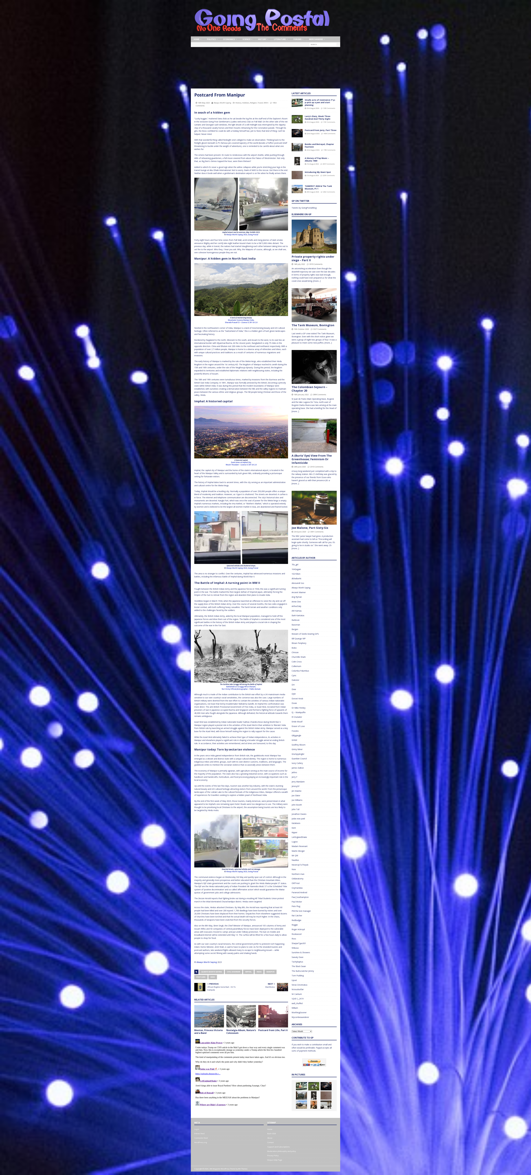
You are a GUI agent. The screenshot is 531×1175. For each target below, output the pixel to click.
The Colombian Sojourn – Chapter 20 (309, 388)
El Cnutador (297, 717)
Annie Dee (296, 601)
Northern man (298, 874)
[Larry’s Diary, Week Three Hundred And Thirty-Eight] (297, 119)
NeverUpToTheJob (300, 864)
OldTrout (296, 883)
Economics (229, 39)
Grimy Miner (297, 749)
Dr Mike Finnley (298, 707)
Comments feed (201, 1138)
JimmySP (296, 786)
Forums (297, 39)
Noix (294, 869)
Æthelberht (296, 578)
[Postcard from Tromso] (326, 1104)
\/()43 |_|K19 (298, 998)
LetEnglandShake (299, 837)
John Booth (297, 804)
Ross (294, 938)
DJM (294, 694)
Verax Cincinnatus (299, 984)
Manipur (270, 972)
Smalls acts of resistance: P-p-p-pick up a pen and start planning (320, 102)
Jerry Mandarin (298, 781)
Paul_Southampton (300, 897)
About (269, 1138)
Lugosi (295, 841)
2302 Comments (329, 192)
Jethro (294, 772)
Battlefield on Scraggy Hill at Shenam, (241, 686)
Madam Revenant (300, 846)
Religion (253, 103)
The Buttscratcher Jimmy (303, 971)
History (262, 39)
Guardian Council (299, 758)
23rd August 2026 (313, 108)
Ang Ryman (297, 597)
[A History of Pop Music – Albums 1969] (297, 161)
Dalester (295, 680)
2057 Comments (329, 164)
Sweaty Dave (297, 957)
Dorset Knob (297, 698)
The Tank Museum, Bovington (313, 325)
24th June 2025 (300, 466)
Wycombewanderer (300, 1017)
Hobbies (245, 103)
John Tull (295, 809)
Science (246, 39)
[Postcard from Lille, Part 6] (273, 1016)
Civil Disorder (233, 972)
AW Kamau (297, 610)
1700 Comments (329, 150)
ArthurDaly (296, 606)
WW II (266, 103)
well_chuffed (297, 1003)
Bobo (294, 647)
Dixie (294, 689)
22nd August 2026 (313, 133)
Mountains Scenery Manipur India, (241, 320)
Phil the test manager (301, 911)
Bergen (295, 629)
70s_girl (295, 564)
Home (196, 39)
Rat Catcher (297, 915)
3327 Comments (319, 329)
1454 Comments (329, 133)
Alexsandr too (298, 583)
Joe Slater (296, 795)
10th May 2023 (204, 103)
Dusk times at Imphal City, (241, 462)
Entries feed (199, 1133)
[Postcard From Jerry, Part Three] (297, 133)
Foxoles (295, 731)
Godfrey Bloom (298, 744)
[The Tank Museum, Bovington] (314, 305)
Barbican (296, 620)
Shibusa (295, 948)
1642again (296, 569)
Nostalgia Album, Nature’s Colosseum (241, 1032)
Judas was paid (298, 818)
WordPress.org (200, 1142)
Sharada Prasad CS (232, 322)
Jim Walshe (296, 791)
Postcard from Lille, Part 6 (272, 1030)
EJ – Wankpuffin (299, 712)
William (295, 1008)
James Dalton (298, 768)
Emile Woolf (297, 721)
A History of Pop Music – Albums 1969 (317, 159)
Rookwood (296, 934)
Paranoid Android (299, 892)
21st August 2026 (313, 164)
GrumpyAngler (298, 754)
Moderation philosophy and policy (281, 1151)
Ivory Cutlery (297, 763)
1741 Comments (329, 122)
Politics (211, 39)
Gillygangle (296, 735)
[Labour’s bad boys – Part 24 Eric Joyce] (313, 1104)
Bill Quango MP (299, 638)
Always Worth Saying (222, 103)
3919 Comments (316, 264)
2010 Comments (316, 466)
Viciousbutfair (298, 989)
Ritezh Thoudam (232, 465)
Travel (260, 103)
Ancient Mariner (299, 592)
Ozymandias (297, 888)
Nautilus (295, 860)
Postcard (200, 977)
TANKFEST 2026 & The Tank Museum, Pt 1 (318, 187)
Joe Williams (297, 800)
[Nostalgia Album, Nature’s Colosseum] (241, 1016)
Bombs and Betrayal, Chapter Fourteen (319, 145)
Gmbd (294, 740)
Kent (294, 828)
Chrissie (295, 652)
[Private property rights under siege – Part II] (314, 236)
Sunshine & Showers (301, 952)
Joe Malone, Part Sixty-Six (310, 528)
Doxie (294, 703)
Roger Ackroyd (298, 929)
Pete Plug (296, 906)
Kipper (294, 832)
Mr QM (295, 855)
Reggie (295, 924)
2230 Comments (329, 175)
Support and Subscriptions (278, 1147)
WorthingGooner (299, 1012)
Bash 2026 (271, 1133)
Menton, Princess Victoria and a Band (208, 1032)
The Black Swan (299, 966)
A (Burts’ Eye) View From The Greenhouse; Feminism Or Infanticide (312, 459)
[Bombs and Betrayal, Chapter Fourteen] (297, 147)
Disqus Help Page (274, 1160)
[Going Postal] (262, 34)
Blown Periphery (299, 643)
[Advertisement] (265, 67)
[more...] (317, 281)
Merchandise (316, 39)
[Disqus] (241, 1072)
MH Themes (242, 1169)
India (259, 972)
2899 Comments (319, 394)
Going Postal (253, 234)
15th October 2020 (301, 329)
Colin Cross (297, 661)
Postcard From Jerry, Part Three (320, 130)
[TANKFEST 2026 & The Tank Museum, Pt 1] (297, 189)
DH (293, 684)
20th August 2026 (313, 192)
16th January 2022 (301, 394)
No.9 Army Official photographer (235, 689)
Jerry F (294, 777)
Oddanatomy (297, 878)
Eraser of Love (298, 726)
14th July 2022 (299, 264)
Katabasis (296, 823)
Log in (196, 1129)
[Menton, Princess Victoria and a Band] (209, 1016)
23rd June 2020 (300, 531)
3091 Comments (317, 531)
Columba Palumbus (300, 670)
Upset (294, 980)
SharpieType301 (299, 943)
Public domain (255, 689)
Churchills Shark (299, 657)
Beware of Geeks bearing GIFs (305, 634)
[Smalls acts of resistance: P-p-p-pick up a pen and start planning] (297, 103)
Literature (280, 39)
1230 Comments (329, 108)
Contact (270, 1142)
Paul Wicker (297, 901)
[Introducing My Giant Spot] (297, 175)
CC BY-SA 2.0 (252, 322)
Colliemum (296, 666)
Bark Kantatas (298, 615)
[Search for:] (323, 44)
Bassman (296, 624)
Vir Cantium (297, 994)
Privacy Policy (273, 1155)
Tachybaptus (297, 961)
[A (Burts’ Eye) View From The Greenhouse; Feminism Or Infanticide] (314, 435)
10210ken (296, 573)
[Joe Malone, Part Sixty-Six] (314, 508)
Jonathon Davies (299, 814)
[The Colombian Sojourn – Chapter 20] (314, 367)
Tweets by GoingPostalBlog (304, 207)
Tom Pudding (298, 975)
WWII (212, 977)
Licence (244, 322)
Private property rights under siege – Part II (313, 258)
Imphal (248, 972)
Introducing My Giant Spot (318, 172)
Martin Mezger (298, 851)
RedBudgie (296, 920)
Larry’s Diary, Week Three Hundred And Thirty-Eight (317, 117)
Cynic (294, 675)
